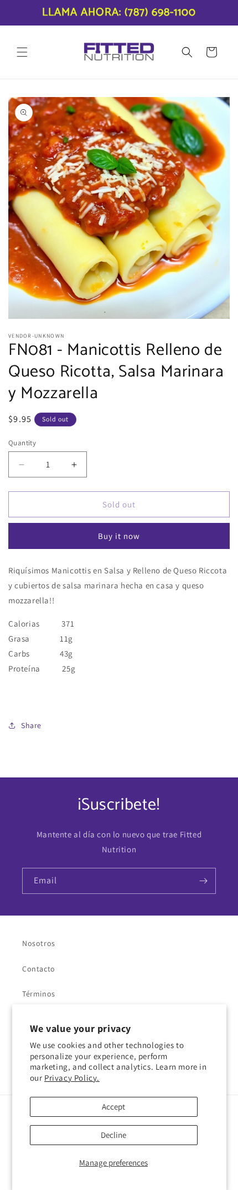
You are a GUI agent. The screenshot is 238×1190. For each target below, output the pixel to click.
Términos (38, 994)
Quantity (22, 442)
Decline (113, 1135)
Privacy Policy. (72, 1077)
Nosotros (38, 943)
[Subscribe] (203, 881)
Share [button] (31, 725)
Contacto (38, 969)
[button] (22, 52)
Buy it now (119, 536)
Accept (113, 1106)
